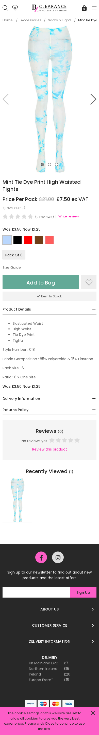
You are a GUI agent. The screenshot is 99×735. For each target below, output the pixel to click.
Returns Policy (15, 409)
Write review (68, 216)
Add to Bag (40, 282)
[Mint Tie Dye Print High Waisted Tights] (17, 500)
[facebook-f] (41, 557)
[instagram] (58, 557)
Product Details (17, 309)
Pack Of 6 (14, 255)
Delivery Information (21, 398)
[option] (17, 502)
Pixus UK (49, 10)
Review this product (49, 449)
